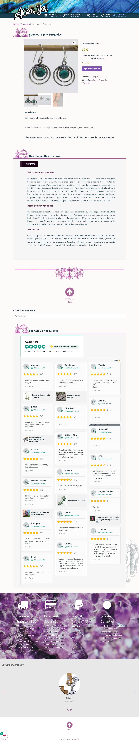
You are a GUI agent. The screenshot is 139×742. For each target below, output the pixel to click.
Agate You (76, 739)
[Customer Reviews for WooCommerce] (119, 360)
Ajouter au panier (92, 68)
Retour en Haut (69, 299)
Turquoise (25, 24)
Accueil (16, 24)
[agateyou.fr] (31, 10)
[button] (74, 43)
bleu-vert (96, 79)
